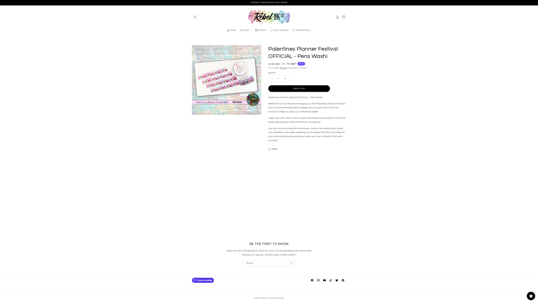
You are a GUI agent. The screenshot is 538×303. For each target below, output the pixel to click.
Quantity (272, 73)
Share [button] (274, 149)
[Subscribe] (291, 263)
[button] (195, 17)
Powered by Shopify (276, 298)
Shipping (283, 68)
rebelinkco (264, 298)
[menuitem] (231, 30)
